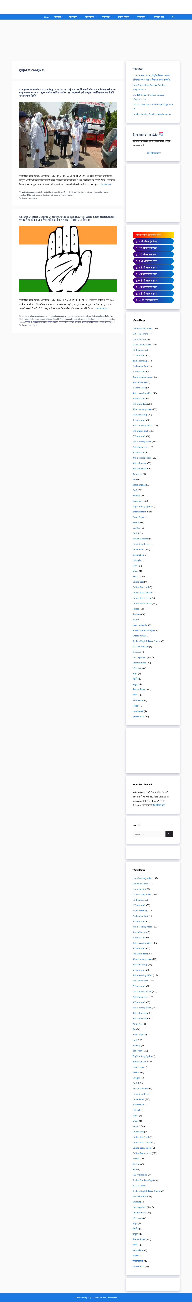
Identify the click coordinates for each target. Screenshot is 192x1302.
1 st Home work (140, 333)
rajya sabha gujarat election (62, 195)
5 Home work (139, 398)
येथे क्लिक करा (154, 153)
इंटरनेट (136, 679)
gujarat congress (28, 192)
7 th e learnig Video (142, 441)
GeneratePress (112, 1298)
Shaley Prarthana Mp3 (143, 630)
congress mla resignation (32, 316)
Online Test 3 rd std (142, 598)
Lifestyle (137, 560)
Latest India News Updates (65, 192)
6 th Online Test (140, 430)
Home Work (138, 549)
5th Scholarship (140, 414)
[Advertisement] (96, 39)
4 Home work (139, 387)
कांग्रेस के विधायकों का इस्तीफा (35, 322)
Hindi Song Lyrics (141, 544)
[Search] (169, 834)
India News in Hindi (44, 192)
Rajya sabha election (68, 319)
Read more (106, 184)
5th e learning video (142, 409)
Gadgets (136, 528)
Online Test (138, 581)
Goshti (136, 533)
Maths (135, 565)
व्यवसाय (136, 705)
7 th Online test (140, 447)
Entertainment (139, 511)
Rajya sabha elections (41, 195)
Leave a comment (29, 198)
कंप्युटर (135, 684)
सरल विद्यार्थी (138, 711)
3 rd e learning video (142, 377)
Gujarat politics (98, 316)
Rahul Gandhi (53, 319)
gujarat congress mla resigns (79, 316)
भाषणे (135, 695)
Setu (135, 619)
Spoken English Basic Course (147, 641)
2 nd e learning (140, 360)
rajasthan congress (84, 192)
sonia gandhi (105, 319)
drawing (136, 495)
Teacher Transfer (141, 646)
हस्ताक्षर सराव (138, 716)
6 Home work (139, 420)
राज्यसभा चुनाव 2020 (107, 322)
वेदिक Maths (138, 700)
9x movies (137, 474)
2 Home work (139, 355)
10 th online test (140, 350)
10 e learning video (142, 344)
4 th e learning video (142, 393)
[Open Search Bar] (173, 17)
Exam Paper (138, 517)
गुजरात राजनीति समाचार (90, 322)
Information (138, 554)
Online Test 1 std (141, 587)
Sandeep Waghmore (32, 7)
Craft (135, 490)
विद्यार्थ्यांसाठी (89, 17)
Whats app (138, 668)
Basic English (139, 484)
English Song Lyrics (142, 506)
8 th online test (140, 463)
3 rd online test (140, 382)
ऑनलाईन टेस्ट (158, 17)
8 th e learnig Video (142, 457)
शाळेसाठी (57, 17)
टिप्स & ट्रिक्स (139, 689)
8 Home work (139, 452)
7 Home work (139, 436)
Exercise (137, 522)
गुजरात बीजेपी (63, 322)
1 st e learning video (142, 328)
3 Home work (139, 371)
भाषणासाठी (105, 17)
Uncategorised (139, 657)
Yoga (135, 673)
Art (134, 479)
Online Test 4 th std (142, 603)
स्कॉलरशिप (141, 17)
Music (135, 571)
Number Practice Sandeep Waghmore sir (152, 114)
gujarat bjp (47, 316)
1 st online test (139, 339)
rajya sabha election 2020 (88, 319)
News (135, 576)
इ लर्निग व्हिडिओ (123, 17)
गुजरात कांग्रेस (53, 322)
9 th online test (140, 468)
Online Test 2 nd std (142, 592)
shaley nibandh (140, 625)
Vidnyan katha (139, 662)
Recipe (136, 608)
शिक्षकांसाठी (73, 17)
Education (137, 501)
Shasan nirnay (139, 635)
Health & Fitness (141, 538)
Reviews (137, 614)
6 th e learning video (142, 425)
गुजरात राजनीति (75, 322)
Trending (137, 652)
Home (46, 17)
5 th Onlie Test (140, 404)
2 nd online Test (140, 366)
